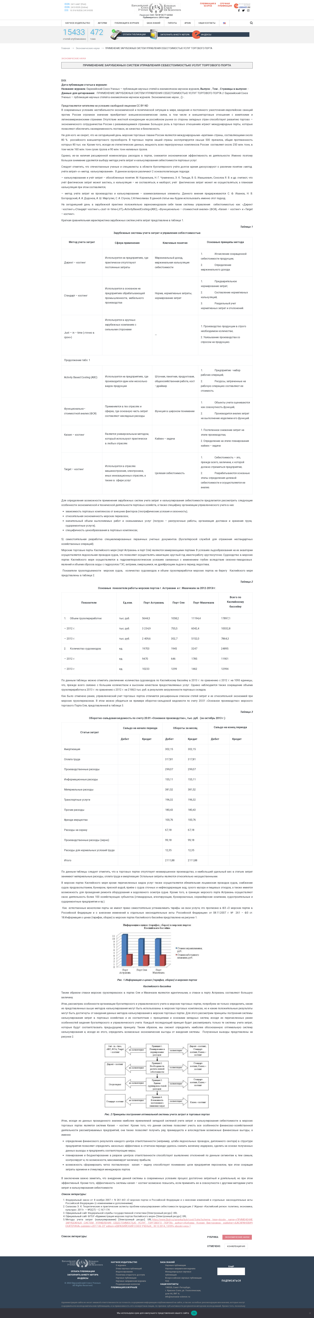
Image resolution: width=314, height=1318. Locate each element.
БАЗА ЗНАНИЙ (153, 23)
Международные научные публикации (178, 1273)
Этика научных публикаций (129, 1268)
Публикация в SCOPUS (208, 4)
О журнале (121, 1265)
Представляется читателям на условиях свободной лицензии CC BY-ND (104, 105)
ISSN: (67, 4)
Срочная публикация (225, 4)
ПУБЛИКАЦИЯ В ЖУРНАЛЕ (127, 23)
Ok (194, 1313)
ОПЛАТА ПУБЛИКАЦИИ (134, 34)
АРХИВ (187, 23)
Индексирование (124, 1272)
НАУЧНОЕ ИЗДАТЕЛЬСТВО (77, 23)
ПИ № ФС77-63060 (164, 15)
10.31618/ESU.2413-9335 (81, 10)
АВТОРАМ (102, 23)
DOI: (67, 10)
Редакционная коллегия (128, 1284)
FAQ (167, 1281)
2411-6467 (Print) (78, 4)
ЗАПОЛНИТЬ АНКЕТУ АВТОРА (175, 34)
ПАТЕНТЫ (172, 23)
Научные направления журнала (131, 1281)
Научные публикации (126, 1278)
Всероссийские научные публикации (183, 1278)
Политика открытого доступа (130, 1275)
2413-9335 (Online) (79, 7)
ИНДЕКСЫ (206, 34)
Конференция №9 (236, 1246)
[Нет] (310, 1313)
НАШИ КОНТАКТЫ (207, 23)
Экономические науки (73, 58)
